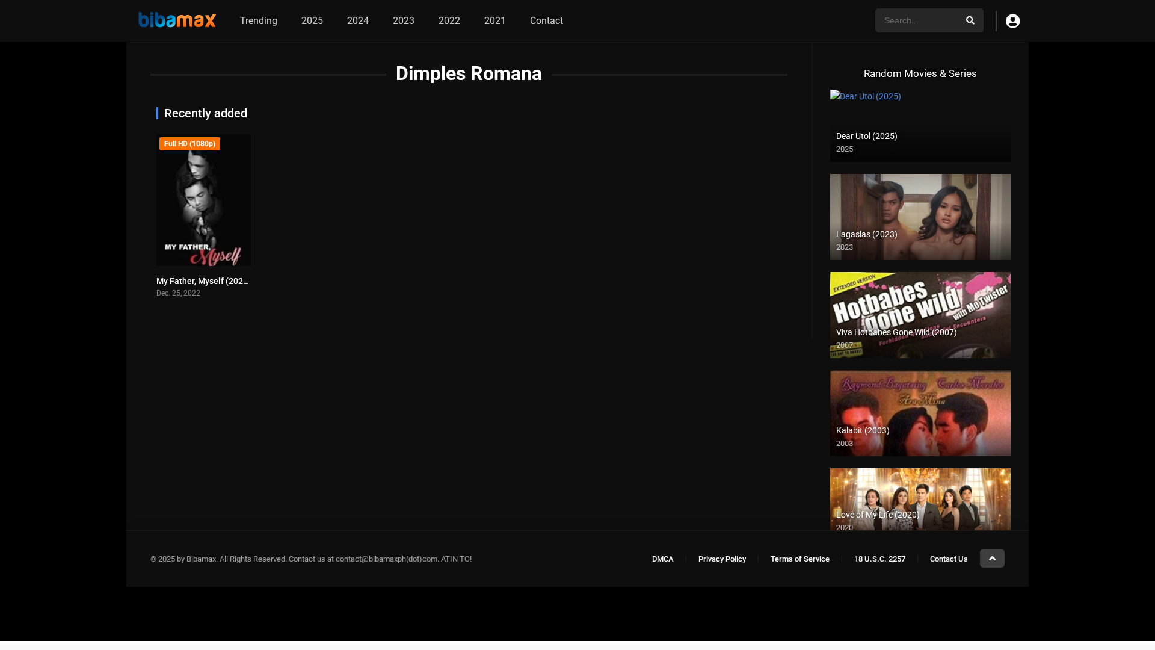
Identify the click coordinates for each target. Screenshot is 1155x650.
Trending (258, 20)
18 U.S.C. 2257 (879, 558)
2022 (449, 20)
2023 (403, 20)
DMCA (663, 558)
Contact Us (949, 558)
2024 (358, 20)
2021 (495, 20)
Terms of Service (800, 558)
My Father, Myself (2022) (203, 281)
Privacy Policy (722, 558)
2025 (312, 20)
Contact (546, 20)
